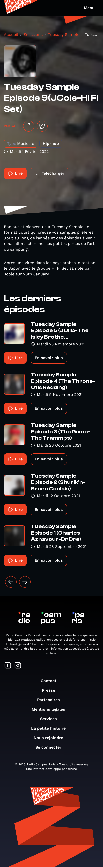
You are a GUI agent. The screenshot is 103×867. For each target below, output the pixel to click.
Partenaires (48, 699)
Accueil (11, 34)
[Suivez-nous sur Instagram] (18, 665)
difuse (72, 769)
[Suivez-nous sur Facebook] (8, 665)
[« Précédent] (11, 581)
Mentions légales (48, 709)
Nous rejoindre (48, 737)
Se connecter (49, 747)
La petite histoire (48, 728)
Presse (48, 690)
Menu (89, 7)
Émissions (33, 34)
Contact (48, 680)
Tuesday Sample (64, 34)
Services (48, 718)
